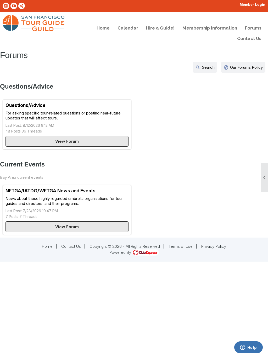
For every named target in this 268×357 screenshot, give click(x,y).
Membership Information (209, 28)
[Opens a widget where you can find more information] (248, 347)
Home (103, 28)
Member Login (252, 4)
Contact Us (249, 38)
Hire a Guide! (160, 28)
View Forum (67, 141)
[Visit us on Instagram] (6, 6)
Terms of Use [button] (181, 246)
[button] (243, 67)
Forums (253, 28)
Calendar (128, 28)
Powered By (120, 252)
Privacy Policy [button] (213, 246)
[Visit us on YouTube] (13, 6)
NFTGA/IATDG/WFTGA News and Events (50, 190)
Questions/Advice (25, 105)
